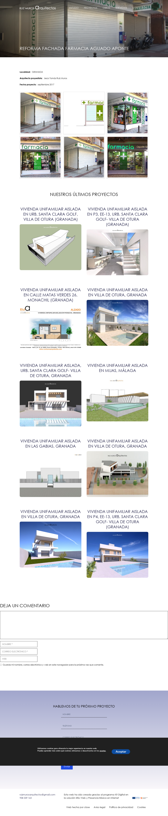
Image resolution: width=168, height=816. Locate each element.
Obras (106, 7)
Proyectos (90, 7)
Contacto (139, 7)
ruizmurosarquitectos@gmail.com (37, 794)
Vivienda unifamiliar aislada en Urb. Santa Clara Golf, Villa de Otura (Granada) (50, 213)
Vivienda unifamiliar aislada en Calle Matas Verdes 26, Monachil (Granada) (50, 294)
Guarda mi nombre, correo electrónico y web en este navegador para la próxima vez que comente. (53, 664)
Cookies (141, 807)
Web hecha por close (78, 807)
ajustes (103, 751)
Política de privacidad (121, 807)
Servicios (121, 7)
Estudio (74, 7)
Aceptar (121, 752)
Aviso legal (99, 807)
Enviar (67, 766)
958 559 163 (26, 797)
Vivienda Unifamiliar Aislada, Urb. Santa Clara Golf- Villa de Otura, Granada (50, 370)
